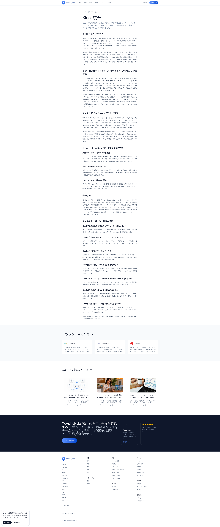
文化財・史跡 (115, 472)
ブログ (96, 3)
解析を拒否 (17, 522)
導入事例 (139, 467)
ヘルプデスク (140, 501)
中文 (63, 500)
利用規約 (139, 484)
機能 (85, 3)
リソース (103, 3)
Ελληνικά (64, 483)
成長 (88, 467)
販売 (88, 461)
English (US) (65, 486)
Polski (63, 481)
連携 (89, 12)
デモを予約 (154, 3)
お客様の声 (140, 464)
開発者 (88, 484)
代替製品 (139, 470)
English (64, 464)
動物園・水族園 (116, 475)
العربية (63, 492)
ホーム (84, 12)
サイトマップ (140, 472)
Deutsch (64, 475)
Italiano (64, 472)
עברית (63, 503)
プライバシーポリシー (143, 487)
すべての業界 (115, 461)
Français (64, 467)
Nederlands (65, 505)
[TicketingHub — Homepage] (68, 2)
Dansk (63, 494)
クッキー (139, 489)
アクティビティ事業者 (118, 470)
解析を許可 (7, 522)
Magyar (64, 497)
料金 (109, 3)
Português (65, 478)
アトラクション (116, 464)
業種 (90, 3)
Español (64, 470)
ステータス (140, 498)
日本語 (63, 489)
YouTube (64, 513)
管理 (88, 464)
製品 (80, 3)
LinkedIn (70, 513)
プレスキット (140, 475)
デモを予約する (69, 441)
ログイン (144, 3)
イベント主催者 (116, 478)
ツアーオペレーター (117, 467)
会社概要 (114, 487)
